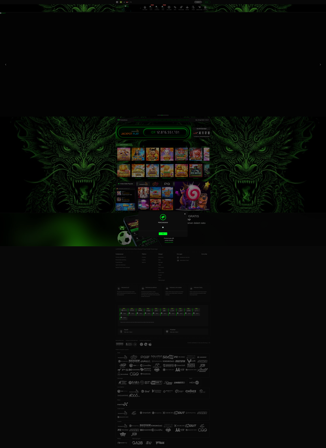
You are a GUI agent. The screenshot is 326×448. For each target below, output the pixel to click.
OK (163, 233)
